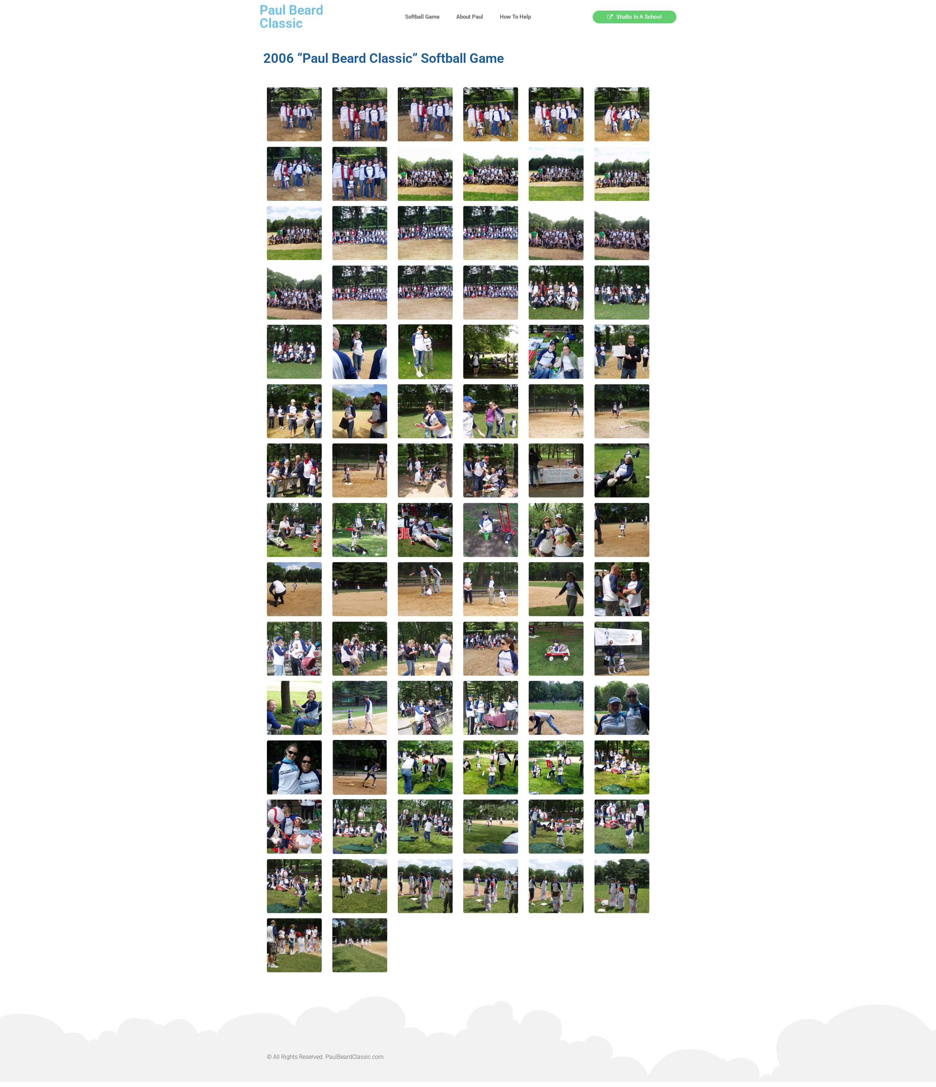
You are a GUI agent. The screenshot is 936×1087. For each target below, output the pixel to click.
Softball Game (422, 17)
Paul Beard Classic (291, 17)
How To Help (515, 17)
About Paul (469, 17)
